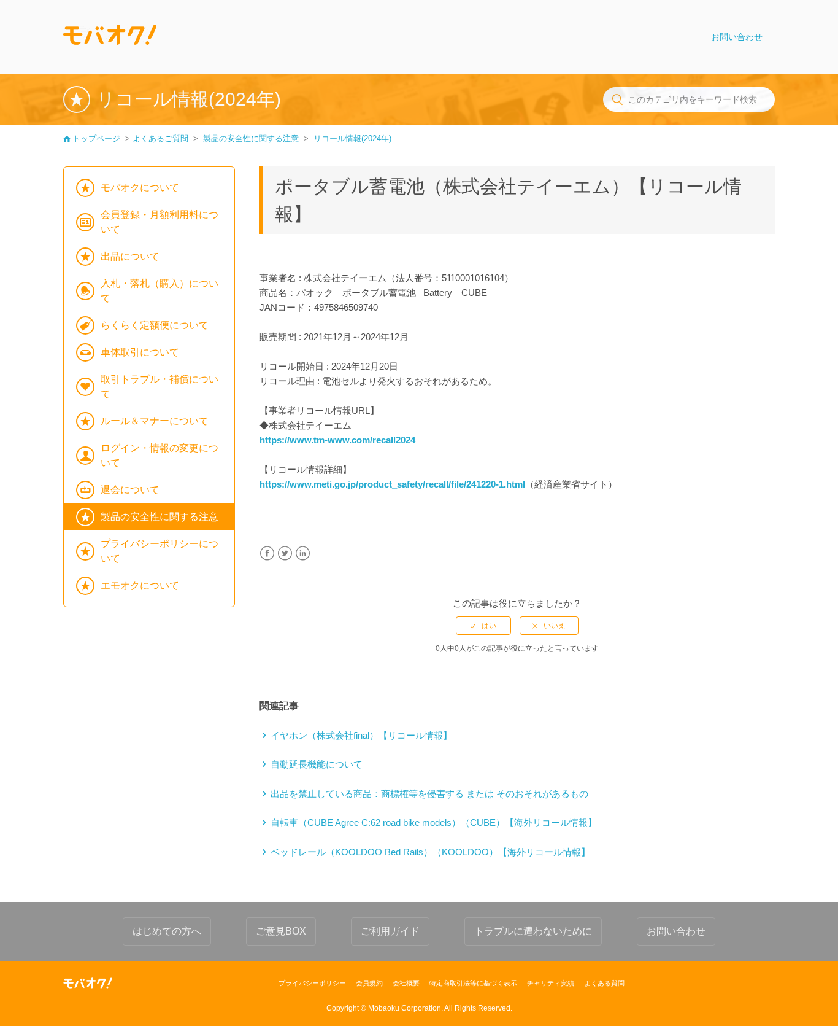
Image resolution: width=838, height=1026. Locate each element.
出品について (130, 256)
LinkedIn (302, 553)
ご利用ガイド (390, 931)
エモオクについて (140, 585)
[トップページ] (109, 37)
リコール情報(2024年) (352, 138)
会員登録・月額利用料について (159, 222)
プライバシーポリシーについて (159, 551)
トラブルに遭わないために (533, 931)
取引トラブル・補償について (159, 386)
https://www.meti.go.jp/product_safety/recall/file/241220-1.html (392, 484)
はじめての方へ (167, 931)
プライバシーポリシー (312, 983)
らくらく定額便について (155, 325)
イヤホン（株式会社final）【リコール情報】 (361, 735)
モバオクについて (140, 187)
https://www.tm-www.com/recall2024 (337, 440)
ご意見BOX (281, 931)
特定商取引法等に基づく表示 (473, 983)
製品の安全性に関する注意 (251, 138)
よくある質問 (604, 983)
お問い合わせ (737, 37)
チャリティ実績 (550, 983)
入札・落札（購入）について (159, 290)
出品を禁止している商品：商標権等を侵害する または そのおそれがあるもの (429, 793)
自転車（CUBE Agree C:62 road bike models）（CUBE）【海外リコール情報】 (434, 822)
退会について (130, 489)
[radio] (483, 625)
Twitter (285, 553)
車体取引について (140, 352)
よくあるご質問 (160, 138)
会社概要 (406, 983)
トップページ (96, 138)
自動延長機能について (317, 764)
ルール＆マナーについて (155, 421)
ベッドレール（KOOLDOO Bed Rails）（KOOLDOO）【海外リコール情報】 (430, 852)
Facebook (267, 553)
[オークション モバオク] (87, 983)
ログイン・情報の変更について (159, 455)
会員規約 (369, 983)
